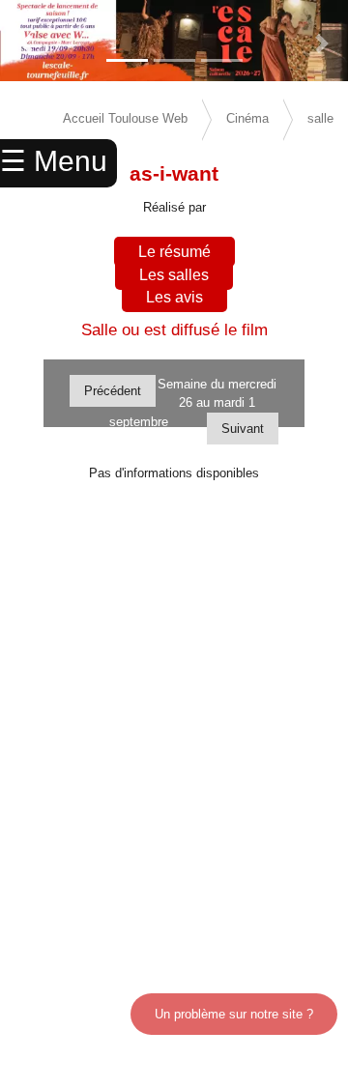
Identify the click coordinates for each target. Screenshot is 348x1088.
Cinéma (247, 118)
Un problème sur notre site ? (234, 1014)
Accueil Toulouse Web (125, 118)
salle (320, 118)
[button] (26, 43)
